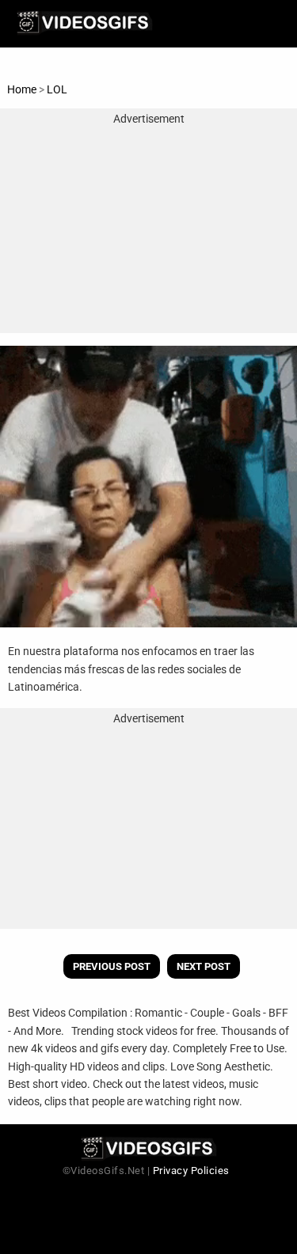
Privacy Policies (191, 1170)
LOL (57, 89)
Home (21, 89)
